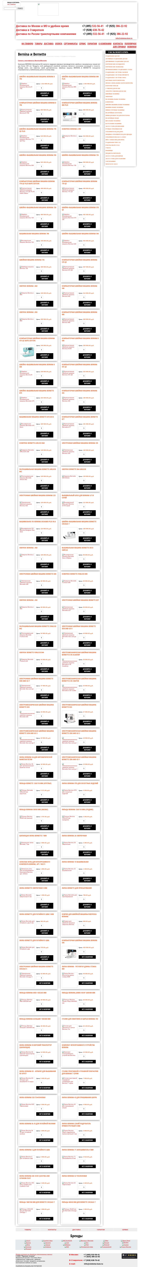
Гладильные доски (112, 56)
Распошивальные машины (115, 99)
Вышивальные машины (114, 107)
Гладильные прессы (113, 142)
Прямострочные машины (115, 110)
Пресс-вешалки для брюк (115, 140)
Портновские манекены (114, 67)
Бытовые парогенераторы (115, 80)
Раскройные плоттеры (114, 113)
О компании (105, 43)
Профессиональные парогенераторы (119, 83)
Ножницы (109, 150)
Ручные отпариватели (114, 129)
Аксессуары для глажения (115, 158)
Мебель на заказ (112, 164)
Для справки (119, 46)
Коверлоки (109, 102)
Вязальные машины (113, 121)
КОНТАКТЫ (52, 1230)
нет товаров (11, 4)
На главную (27, 43)
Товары (38, 43)
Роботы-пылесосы (112, 145)
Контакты (118, 43)
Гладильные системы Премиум (117, 75)
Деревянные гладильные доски (117, 61)
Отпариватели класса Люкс (116, 137)
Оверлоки (109, 96)
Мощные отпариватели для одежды (119, 134)
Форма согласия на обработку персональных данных (34, 1254)
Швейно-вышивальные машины (117, 104)
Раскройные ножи (112, 118)
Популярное (130, 43)
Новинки (131, 46)
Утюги (108, 148)
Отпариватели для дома (114, 131)
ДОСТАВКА (76, 1230)
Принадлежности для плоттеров (118, 115)
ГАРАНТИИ (101, 1230)
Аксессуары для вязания (115, 126)
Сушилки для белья (113, 88)
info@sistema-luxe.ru (124, 38)
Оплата (58, 43)
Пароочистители (112, 86)
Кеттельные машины (113, 123)
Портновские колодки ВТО (115, 64)
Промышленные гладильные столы (119, 69)
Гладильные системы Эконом (117, 72)
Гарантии (92, 43)
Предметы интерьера (113, 153)
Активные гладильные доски (116, 59)
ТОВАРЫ (28, 1230)
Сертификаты (71, 43)
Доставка (48, 43)
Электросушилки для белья (116, 91)
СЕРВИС (125, 1230)
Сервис (82, 43)
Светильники (110, 161)
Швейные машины (112, 94)
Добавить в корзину (44, 94)
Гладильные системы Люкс (116, 77)
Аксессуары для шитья (114, 156)
